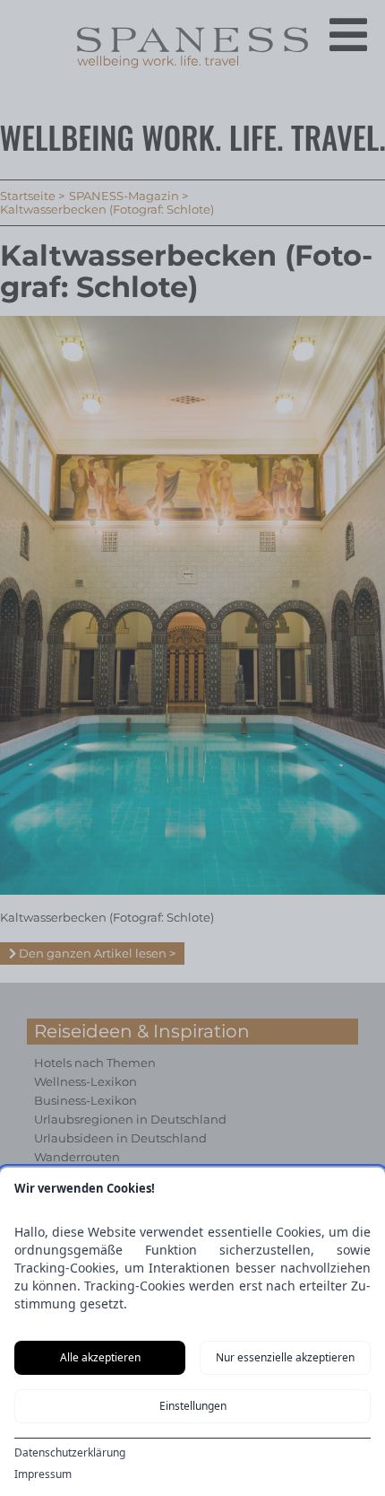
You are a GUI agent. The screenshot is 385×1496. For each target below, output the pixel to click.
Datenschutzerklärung (69, 1453)
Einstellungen (193, 1405)
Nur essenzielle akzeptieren (285, 1357)
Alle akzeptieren (100, 1357)
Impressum (43, 1474)
